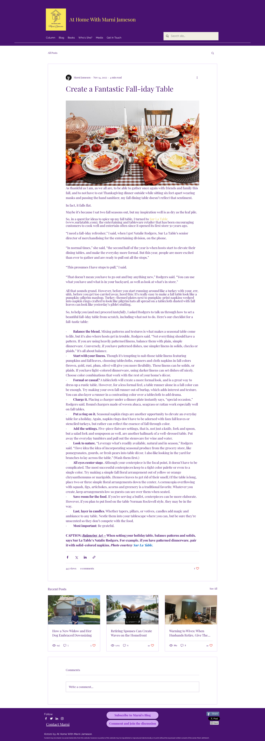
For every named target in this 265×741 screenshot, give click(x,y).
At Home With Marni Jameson (102, 19)
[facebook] (46, 718)
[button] (212, 52)
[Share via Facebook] (67, 557)
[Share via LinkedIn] (85, 557)
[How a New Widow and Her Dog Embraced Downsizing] (74, 609)
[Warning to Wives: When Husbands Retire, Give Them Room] (191, 609)
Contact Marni (58, 724)
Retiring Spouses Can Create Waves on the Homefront (131, 633)
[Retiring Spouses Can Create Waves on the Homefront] (133, 609)
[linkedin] (57, 718)
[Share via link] (94, 557)
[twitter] (51, 718)
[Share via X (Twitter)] (76, 557)
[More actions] (197, 77)
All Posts (52, 53)
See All (213, 588)
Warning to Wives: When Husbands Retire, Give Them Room (190, 633)
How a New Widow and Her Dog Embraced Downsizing (72, 633)
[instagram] (62, 718)
